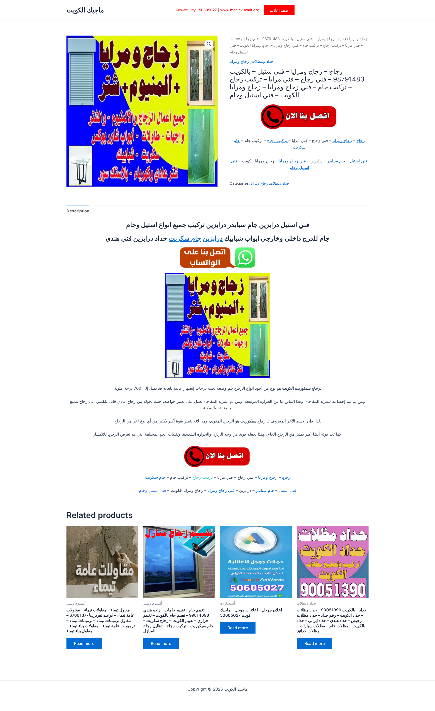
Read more (84, 643)
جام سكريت (185, 238)
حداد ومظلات (262, 61)
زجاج (360, 140)
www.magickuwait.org (239, 10)
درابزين (213, 238)
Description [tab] (77, 210)
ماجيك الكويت (85, 10)
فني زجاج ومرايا (293, 160)
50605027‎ (208, 10)
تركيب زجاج (277, 140)
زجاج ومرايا (358, 39)
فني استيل (359, 160)
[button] (279, 10)
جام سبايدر (336, 160)
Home (235, 39)
